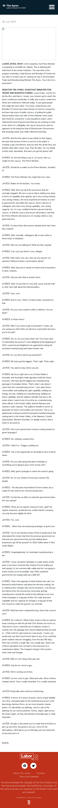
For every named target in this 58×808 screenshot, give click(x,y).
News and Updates (29, 777)
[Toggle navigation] (52, 7)
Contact (41, 773)
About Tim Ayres (21, 773)
